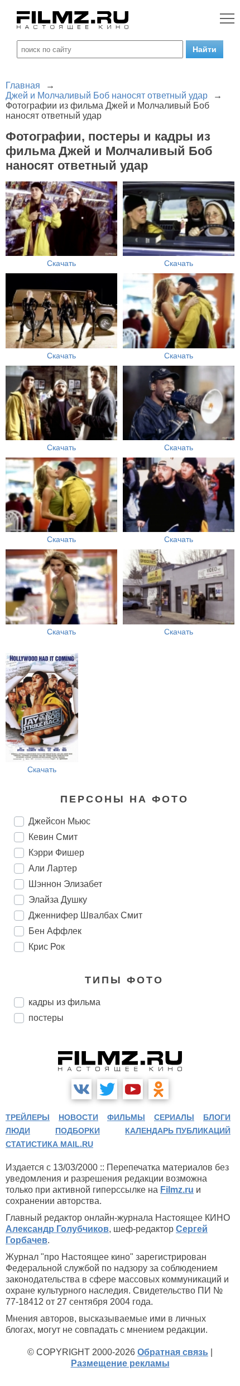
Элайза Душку (57, 899)
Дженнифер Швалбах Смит (85, 915)
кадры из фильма (64, 1002)
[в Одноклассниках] (158, 1089)
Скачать (61, 263)
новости (78, 1117)
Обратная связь (172, 1352)
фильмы (126, 1117)
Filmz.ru (177, 1189)
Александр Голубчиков (57, 1229)
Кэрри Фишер (56, 852)
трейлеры (28, 1117)
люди (18, 1130)
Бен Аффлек (54, 931)
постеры (46, 1018)
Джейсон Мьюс (59, 821)
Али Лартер (52, 868)
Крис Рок (46, 946)
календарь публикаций (178, 1130)
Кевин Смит (53, 837)
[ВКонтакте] (81, 1089)
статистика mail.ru (49, 1144)
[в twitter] (107, 1089)
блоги (217, 1117)
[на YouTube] (133, 1089)
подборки (77, 1130)
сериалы (174, 1117)
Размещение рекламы (120, 1363)
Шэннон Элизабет (65, 884)
